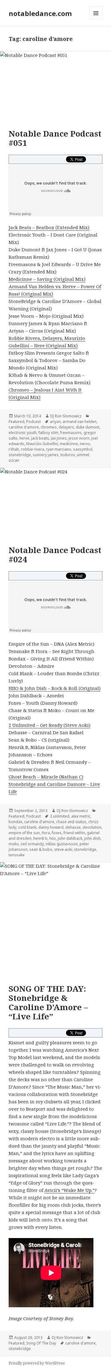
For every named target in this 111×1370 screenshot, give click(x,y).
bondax (15, 821)
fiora (46, 832)
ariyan (55, 421)
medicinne (69, 443)
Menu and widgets (96, 19)
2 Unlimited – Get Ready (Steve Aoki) (49, 725)
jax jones (59, 438)
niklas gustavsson (62, 843)
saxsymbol (82, 449)
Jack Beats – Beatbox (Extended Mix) (49, 227)
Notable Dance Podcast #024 (55, 554)
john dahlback (70, 838)
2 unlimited (59, 816)
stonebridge (20, 454)
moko (14, 843)
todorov (67, 454)
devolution (92, 827)
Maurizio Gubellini (42, 443)
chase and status (71, 821)
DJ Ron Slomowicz (65, 416)
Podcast (33, 421)
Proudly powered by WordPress (37, 1363)
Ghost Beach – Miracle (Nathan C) (46, 777)
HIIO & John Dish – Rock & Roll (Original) (55, 688)
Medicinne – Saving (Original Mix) (47, 279)
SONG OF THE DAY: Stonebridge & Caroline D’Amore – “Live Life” (48, 1002)
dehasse (73, 827)
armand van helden (80, 421)
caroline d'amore (24, 427)
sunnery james (46, 454)
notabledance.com (40, 13)
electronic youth (23, 432)
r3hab (14, 449)
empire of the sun (24, 832)
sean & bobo (40, 849)
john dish (92, 838)
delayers (66, 427)
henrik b (40, 838)
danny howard (51, 827)
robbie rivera (32, 449)
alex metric (80, 816)
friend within (74, 832)
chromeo (49, 427)
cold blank (27, 827)
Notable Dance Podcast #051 (55, 138)
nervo (85, 443)
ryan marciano (58, 449)
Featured (16, 421)
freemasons (71, 432)
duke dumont (87, 427)
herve (24, 438)
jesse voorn (78, 438)
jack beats (40, 438)
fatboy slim (48, 432)
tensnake (17, 855)
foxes (57, 832)
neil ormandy (32, 843)
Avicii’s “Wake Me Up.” (69, 1190)
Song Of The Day (41, 1343)
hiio (52, 838)
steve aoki (63, 849)
